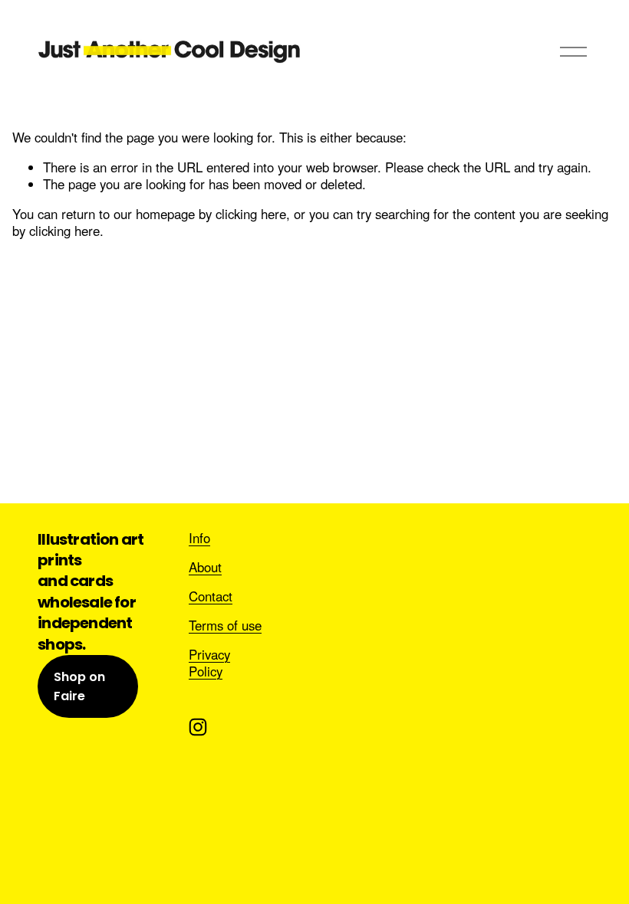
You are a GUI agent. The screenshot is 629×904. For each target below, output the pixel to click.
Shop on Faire (79, 686)
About (205, 566)
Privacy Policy (209, 663)
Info (199, 537)
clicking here (251, 214)
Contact (210, 596)
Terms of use (225, 625)
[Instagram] (198, 727)
